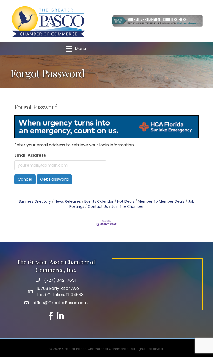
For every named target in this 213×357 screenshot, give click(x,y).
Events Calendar (99, 201)
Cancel (25, 179)
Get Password (54, 179)
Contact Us (98, 206)
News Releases (68, 201)
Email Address (30, 155)
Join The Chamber (127, 206)
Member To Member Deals (161, 201)
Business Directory (35, 201)
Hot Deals (125, 201)
